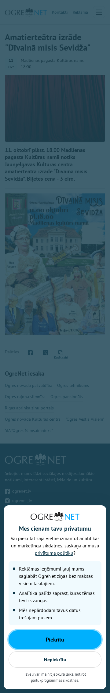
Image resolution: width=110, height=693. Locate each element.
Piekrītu (55, 639)
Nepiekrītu (55, 659)
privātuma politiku (54, 553)
